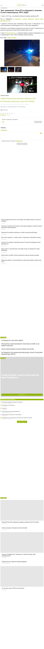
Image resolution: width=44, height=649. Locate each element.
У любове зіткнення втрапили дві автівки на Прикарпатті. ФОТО (18, 98)
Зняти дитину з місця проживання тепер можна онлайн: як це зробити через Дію (20, 344)
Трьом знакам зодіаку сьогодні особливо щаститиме (17, 349)
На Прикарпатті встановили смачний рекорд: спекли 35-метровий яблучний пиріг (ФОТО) (21, 353)
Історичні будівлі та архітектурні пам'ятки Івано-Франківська (20, 376)
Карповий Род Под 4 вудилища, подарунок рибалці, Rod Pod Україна (20, 522)
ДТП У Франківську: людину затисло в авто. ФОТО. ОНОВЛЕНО (17, 101)
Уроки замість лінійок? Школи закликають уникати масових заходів (20, 255)
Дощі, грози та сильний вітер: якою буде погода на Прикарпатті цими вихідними (20, 249)
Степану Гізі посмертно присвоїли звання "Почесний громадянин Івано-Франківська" (21, 243)
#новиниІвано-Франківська (12, 106)
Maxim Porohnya (12, 37)
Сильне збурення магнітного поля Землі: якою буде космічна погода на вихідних (21, 220)
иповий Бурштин (10, 33)
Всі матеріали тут (22, 394)
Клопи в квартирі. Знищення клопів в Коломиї (14, 528)
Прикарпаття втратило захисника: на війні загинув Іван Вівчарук (19, 232)
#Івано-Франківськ (3, 106)
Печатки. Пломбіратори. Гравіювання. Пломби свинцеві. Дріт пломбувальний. (19, 555)
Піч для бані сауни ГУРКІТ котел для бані (13, 588)
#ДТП (18, 106)
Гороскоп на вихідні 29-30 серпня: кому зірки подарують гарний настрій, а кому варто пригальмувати (21, 226)
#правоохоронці (22, 106)
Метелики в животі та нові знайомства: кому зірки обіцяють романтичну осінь (21, 260)
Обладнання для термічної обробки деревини (14, 561)
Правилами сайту (19, 140)
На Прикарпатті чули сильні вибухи (12, 340)
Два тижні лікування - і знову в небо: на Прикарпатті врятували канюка (21, 237)
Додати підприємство (22, 421)
